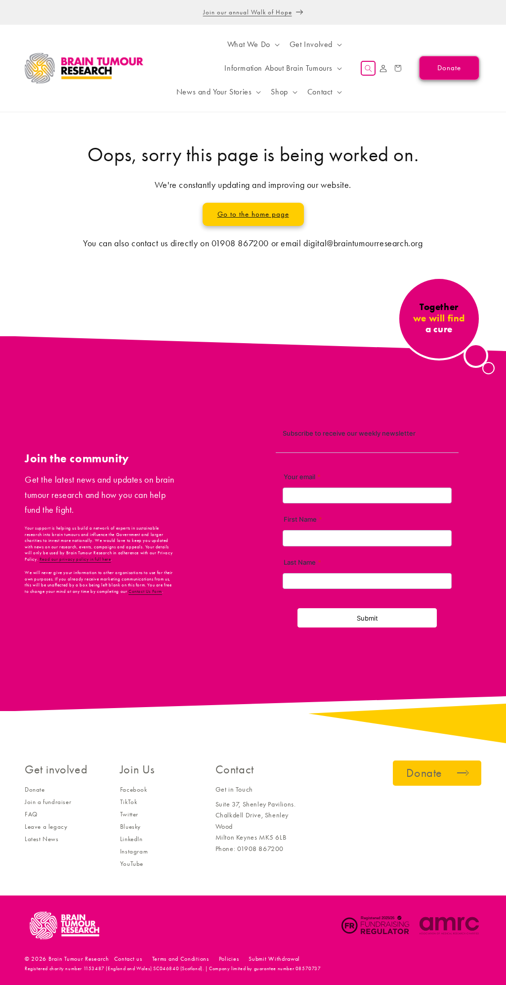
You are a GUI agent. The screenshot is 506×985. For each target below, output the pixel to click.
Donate (35, 789)
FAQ (31, 814)
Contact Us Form (145, 591)
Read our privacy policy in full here (75, 559)
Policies (229, 958)
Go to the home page (253, 214)
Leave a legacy (46, 826)
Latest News (42, 839)
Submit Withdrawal (274, 958)
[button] (252, 44)
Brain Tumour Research (78, 958)
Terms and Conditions (180, 958)
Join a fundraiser (48, 802)
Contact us (128, 958)
